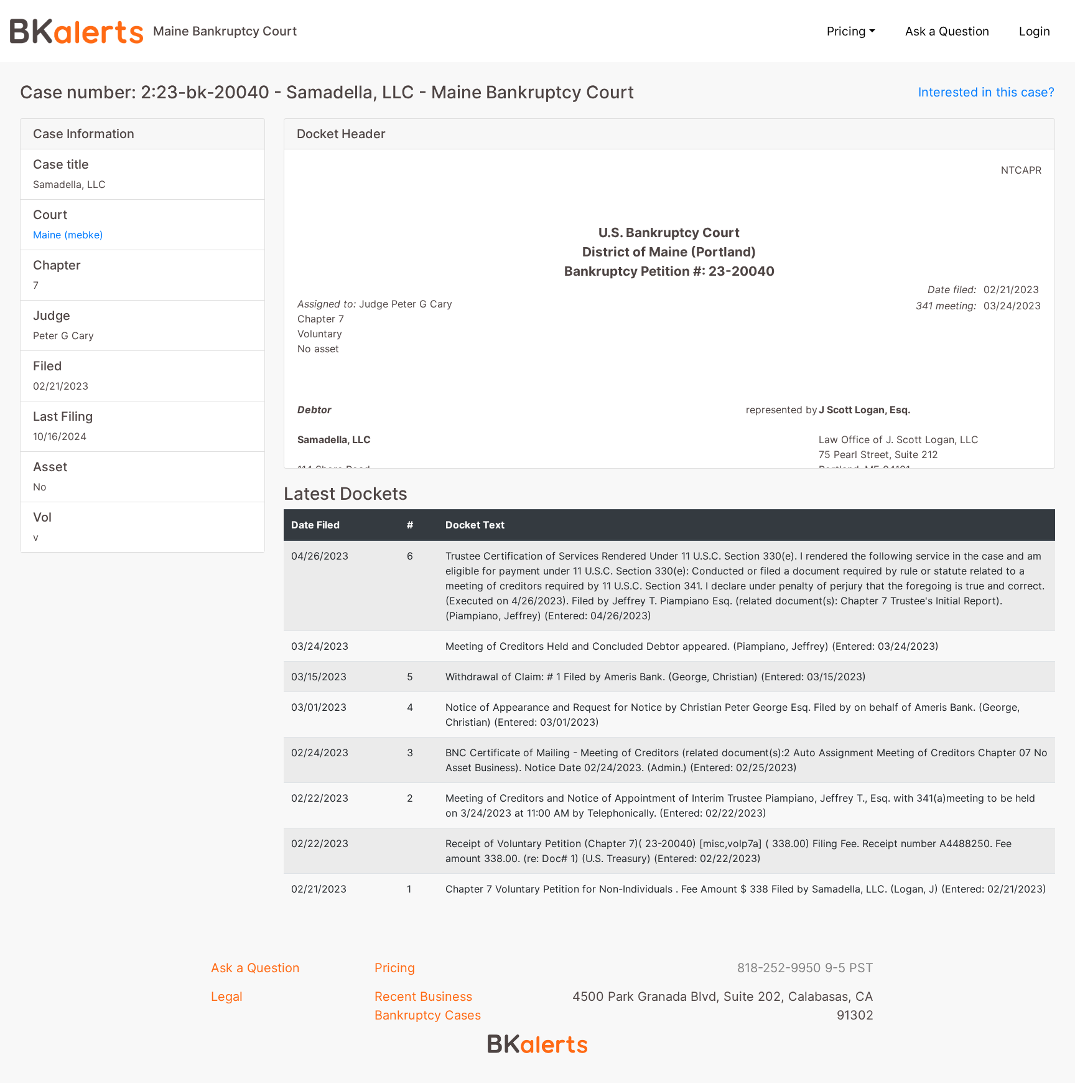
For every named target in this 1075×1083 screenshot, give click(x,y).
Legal (227, 996)
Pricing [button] (846, 31)
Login (1034, 31)
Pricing (395, 967)
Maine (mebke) (68, 234)
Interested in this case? (986, 92)
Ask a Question (947, 31)
